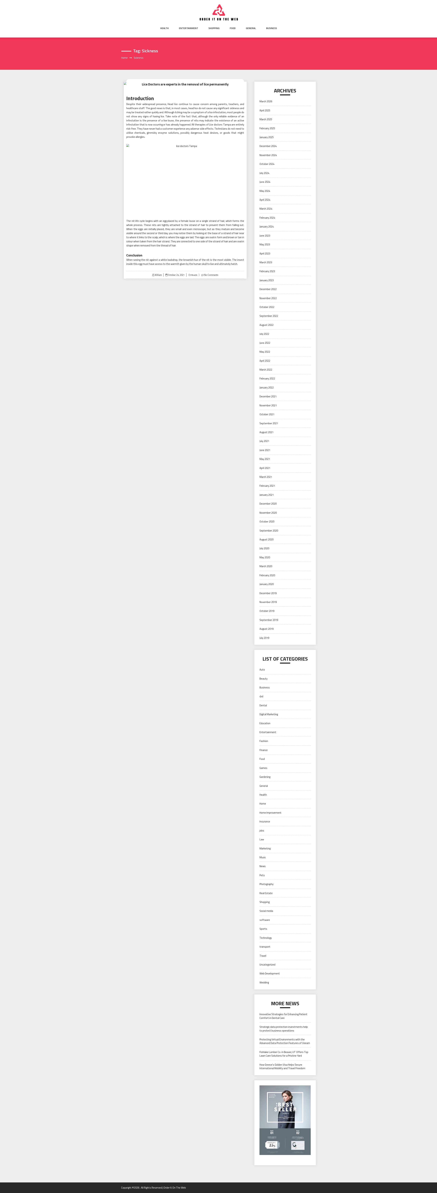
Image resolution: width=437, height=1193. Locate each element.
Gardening (264, 777)
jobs (261, 831)
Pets (262, 875)
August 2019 (266, 629)
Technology (265, 938)
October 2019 (266, 611)
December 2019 (268, 593)
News (262, 866)
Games (263, 768)
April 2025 (264, 110)
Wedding (264, 982)
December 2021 (268, 396)
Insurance (264, 821)
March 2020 (265, 566)
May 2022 (264, 352)
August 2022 (266, 325)
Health (164, 28)
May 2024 (264, 191)
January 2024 (266, 227)
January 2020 (266, 584)
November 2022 (268, 298)
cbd (261, 696)
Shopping (214, 28)
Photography (266, 884)
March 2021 (265, 477)
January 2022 (266, 387)
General (251, 28)
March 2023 (265, 262)
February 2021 (267, 486)
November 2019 (268, 602)
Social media (266, 911)
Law (261, 839)
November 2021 (268, 405)
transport (264, 947)
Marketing (265, 848)
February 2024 (267, 218)
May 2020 (264, 557)
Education (264, 723)
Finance (263, 750)
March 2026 (265, 101)
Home (262, 804)
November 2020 (268, 513)
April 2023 (264, 253)
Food (233, 28)
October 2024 (266, 164)
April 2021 (264, 468)
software (264, 920)
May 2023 (264, 244)
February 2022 (267, 378)
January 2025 (266, 137)
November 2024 (268, 155)
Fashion (263, 741)
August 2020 (266, 539)
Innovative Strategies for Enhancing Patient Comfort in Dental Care (283, 1016)
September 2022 (268, 316)
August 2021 (266, 432)
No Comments (211, 275)
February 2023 (267, 271)
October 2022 (266, 307)
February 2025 (267, 128)
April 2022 (264, 361)
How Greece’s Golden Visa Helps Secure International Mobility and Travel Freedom (282, 1066)
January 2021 (266, 495)
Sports (263, 929)
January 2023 (266, 280)
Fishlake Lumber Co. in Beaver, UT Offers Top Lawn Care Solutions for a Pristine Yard (283, 1054)
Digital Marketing (268, 714)
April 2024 (264, 200)
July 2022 (264, 334)
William (158, 275)
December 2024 (268, 146)
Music (262, 857)
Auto (262, 670)
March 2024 (265, 209)
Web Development (269, 973)
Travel (262, 956)
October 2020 (266, 522)
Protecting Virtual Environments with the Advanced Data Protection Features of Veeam (284, 1041)
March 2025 (265, 119)
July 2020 (264, 548)
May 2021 (264, 459)
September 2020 (268, 531)
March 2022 (265, 370)
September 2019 (268, 620)
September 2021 (268, 423)
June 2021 (264, 450)
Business (271, 28)
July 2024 (264, 173)
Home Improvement (270, 813)
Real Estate (266, 893)
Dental (263, 705)
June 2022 (264, 343)
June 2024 (264, 182)
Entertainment (188, 28)
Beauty (263, 679)
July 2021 (264, 441)
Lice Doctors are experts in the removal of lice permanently (185, 84)
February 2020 (267, 575)
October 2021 (266, 414)
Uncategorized (267, 965)
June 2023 (264, 236)
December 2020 (268, 504)
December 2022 (268, 289)
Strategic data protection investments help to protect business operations (283, 1028)
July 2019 (264, 638)
